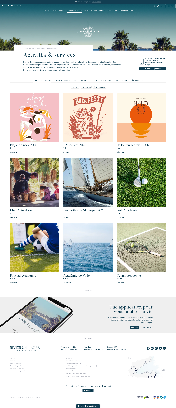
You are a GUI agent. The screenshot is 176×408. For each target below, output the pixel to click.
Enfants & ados (112, 10)
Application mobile (15, 363)
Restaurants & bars (98, 10)
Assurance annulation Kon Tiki (75, 363)
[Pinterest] (164, 348)
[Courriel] (79, 349)
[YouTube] (152, 348)
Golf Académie (127, 210)
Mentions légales (71, 368)
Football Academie (23, 275)
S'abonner (88, 391)
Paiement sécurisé (71, 371)
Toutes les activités (42, 81)
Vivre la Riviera (121, 81)
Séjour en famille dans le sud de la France (78, 376)
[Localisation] (158, 6)
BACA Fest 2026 (74, 145)
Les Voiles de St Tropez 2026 (84, 210)
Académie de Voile (76, 275)
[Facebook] (148, 348)
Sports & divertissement (65, 81)
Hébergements (58, 10)
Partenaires (69, 358)
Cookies (12, 397)
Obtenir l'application (152, 69)
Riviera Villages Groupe (17, 366)
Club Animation (21, 210)
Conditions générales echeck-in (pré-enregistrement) (81, 366)
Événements (137, 81)
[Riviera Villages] (13, 6)
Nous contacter (122, 6)
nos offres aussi (96, 2)
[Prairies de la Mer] (88, 28)
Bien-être (84, 81)
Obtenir (134, 327)
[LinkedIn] (160, 348)
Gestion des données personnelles (76, 373)
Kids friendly (87, 87)
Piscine (86, 10)
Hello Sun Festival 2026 (133, 145)
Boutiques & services (101, 81)
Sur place (75, 87)
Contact (12, 358)
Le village (46, 10)
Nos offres (110, 6)
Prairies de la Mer (39, 48)
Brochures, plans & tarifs (17, 368)
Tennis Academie (129, 275)
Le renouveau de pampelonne (19, 371)
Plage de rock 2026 (23, 145)
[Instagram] (156, 348)
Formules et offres (126, 10)
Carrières (13, 361)
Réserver (170, 6)
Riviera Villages (28, 48)
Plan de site (20, 397)
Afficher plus (88, 290)
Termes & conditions (72, 361)
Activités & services (74, 10)
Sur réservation (100, 87)
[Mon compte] (162, 6)
